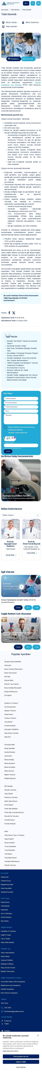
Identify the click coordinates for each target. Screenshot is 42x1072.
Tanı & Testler (5, 939)
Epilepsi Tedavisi (10, 710)
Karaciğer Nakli (9, 744)
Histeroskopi (8, 714)
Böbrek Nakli (8, 680)
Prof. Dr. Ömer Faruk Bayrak (31, 543)
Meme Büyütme (9, 763)
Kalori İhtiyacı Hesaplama (9, 993)
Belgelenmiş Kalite (7, 884)
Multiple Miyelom (10, 778)
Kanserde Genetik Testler (16, 346)
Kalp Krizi (7, 737)
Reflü (6, 831)
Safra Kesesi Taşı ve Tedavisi (14, 835)
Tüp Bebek (8, 854)
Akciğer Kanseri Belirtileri (12, 661)
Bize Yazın (4, 1003)
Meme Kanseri (9, 771)
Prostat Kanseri (9, 820)
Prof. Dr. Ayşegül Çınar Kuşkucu (10, 544)
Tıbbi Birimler (15, 10)
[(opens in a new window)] (8, 312)
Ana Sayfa (4, 10)
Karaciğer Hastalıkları (11, 729)
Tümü (18, 608)
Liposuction (8, 756)
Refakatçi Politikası (7, 964)
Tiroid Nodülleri (9, 850)
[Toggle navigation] (38, 3)
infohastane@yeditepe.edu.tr (14, 1011)
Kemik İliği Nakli (9, 748)
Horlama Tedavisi (10, 718)
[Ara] (33, 3)
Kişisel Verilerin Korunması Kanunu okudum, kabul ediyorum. (21, 430)
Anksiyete (7, 665)
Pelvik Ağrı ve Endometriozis (14, 812)
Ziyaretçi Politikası (7, 960)
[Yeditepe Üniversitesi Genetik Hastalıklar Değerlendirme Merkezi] (21, 480)
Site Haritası (5, 921)
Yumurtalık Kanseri (10, 858)
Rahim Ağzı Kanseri (10, 801)
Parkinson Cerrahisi (10, 797)
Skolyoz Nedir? (9, 843)
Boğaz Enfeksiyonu (11, 691)
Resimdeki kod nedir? (9, 442)
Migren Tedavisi (9, 774)
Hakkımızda (5, 877)
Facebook (7, 1021)
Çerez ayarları (21, 1067)
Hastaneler (4, 910)
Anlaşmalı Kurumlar (7, 892)
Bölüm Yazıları (11, 22)
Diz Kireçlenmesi (10, 707)
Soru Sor (29, 59)
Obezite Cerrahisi (10, 790)
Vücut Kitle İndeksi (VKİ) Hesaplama (13, 981)
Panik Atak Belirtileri (11, 808)
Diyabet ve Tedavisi (11, 703)
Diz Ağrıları (8, 695)
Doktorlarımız (5, 902)
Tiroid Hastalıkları (10, 846)
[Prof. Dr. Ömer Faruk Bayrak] (31, 529)
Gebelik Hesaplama (7, 989)
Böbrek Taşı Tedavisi (11, 684)
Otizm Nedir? (8, 794)
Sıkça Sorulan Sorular (8, 967)
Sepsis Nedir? (9, 839)
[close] (38, 1035)
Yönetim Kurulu (6, 881)
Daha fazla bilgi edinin (10, 1051)
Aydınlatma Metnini (15, 430)
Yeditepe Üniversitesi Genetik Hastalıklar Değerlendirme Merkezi (18, 497)
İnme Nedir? (8, 722)
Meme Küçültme (9, 767)
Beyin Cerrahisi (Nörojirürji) (13, 669)
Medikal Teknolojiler (7, 971)
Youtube (7, 1031)
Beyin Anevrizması (10, 673)
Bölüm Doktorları (32, 22)
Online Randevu (6, 917)
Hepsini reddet (21, 1062)
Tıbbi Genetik (10, 549)
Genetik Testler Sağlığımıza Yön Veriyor (22, 375)
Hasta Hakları (5, 956)
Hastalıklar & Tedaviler (8, 931)
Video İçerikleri (11, 26)
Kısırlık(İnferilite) (9, 752)
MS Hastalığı (8, 786)
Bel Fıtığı (7, 676)
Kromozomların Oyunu (16, 368)
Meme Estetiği (9, 759)
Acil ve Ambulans (6, 913)
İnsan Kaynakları (6, 888)
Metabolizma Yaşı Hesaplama (10, 985)
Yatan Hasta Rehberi (7, 953)
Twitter (6, 1024)
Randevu (15, 59)
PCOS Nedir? (8, 805)
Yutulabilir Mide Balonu (12, 861)
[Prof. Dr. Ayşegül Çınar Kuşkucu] (10, 529)
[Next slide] (36, 607)
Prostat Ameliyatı (9, 725)
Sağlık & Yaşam (6, 935)
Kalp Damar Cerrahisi (11, 733)
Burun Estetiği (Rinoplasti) (13, 688)
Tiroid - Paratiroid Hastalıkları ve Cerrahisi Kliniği (31, 549)
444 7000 (7, 1008)
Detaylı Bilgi (10, 555)
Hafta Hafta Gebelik (7, 942)
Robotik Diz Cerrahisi (11, 816)
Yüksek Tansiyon (10, 865)
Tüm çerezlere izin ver (20, 1056)
